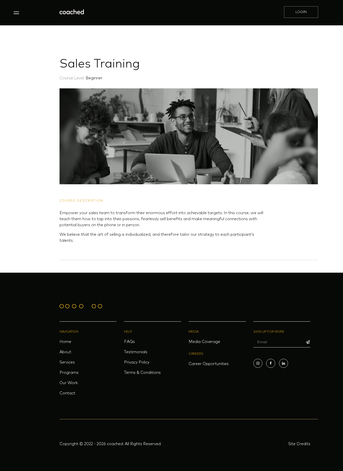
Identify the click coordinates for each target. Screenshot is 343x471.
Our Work (69, 383)
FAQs (129, 342)
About (65, 352)
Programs (69, 373)
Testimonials (135, 352)
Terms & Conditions (142, 373)
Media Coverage (204, 342)
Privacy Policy (136, 362)
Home (65, 342)
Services (67, 362)
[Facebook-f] (270, 363)
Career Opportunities (209, 364)
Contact (67, 393)
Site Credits (299, 444)
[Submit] (308, 342)
